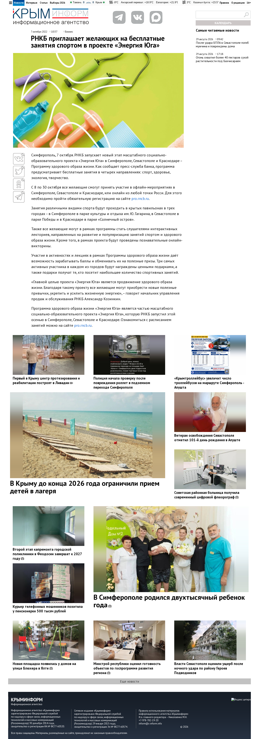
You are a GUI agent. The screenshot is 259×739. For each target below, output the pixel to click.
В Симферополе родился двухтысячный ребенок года (169, 600)
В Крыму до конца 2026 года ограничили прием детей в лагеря (84, 487)
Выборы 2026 (57, 2)
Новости (19, 2)
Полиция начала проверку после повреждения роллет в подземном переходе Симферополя (121, 383)
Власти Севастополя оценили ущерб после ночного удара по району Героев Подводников (208, 668)
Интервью (31, 2)
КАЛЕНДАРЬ (223, 23)
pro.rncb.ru (140, 198)
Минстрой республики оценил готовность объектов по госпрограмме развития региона (127, 668)
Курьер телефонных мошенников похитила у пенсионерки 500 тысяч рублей (48, 608)
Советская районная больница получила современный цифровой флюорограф (206, 494)
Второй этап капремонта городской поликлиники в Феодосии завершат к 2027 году (47, 554)
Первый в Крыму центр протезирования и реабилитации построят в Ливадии (46, 380)
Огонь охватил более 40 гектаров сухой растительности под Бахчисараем (222, 59)
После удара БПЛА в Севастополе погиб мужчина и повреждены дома (222, 44)
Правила (224, 2)
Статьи (43, 2)
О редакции (238, 2)
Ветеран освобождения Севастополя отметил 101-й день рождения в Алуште (207, 437)
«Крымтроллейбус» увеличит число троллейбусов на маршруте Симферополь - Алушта (209, 383)
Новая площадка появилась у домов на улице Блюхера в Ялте (44, 665)
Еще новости (129, 681)
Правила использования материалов (159, 710)
